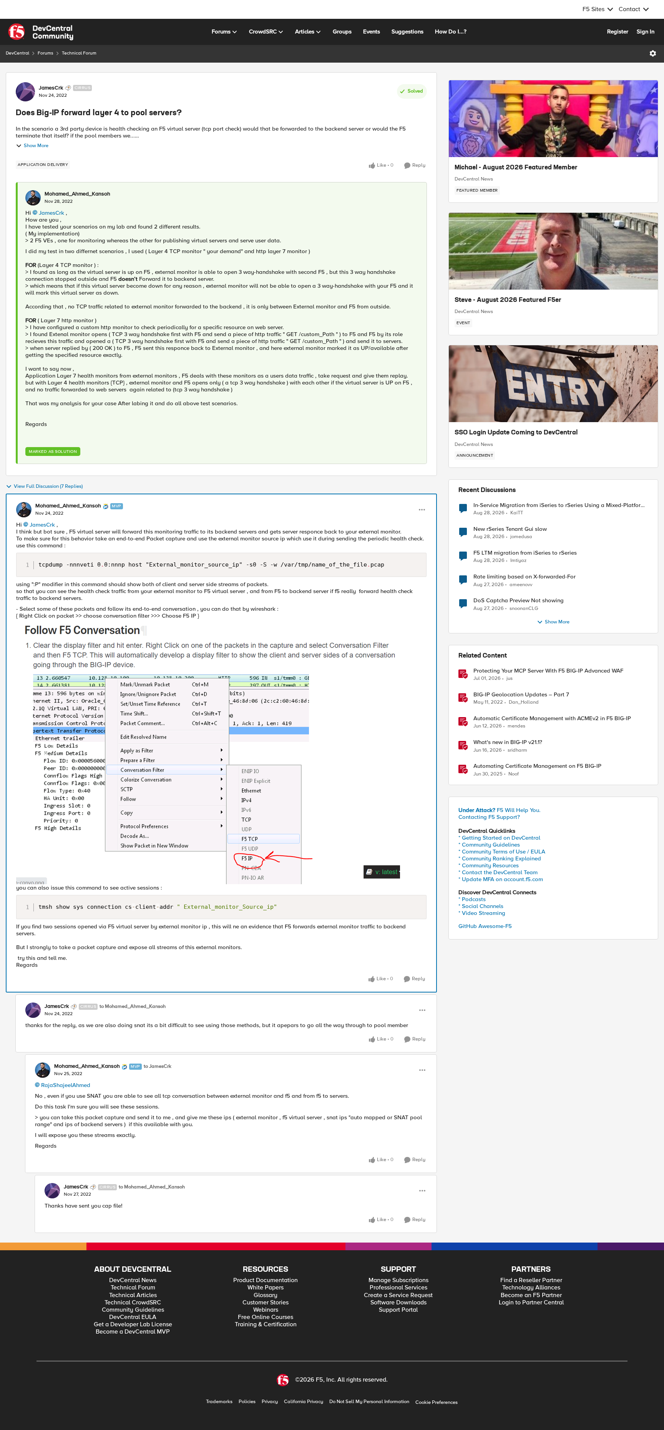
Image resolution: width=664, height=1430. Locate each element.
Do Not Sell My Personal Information (369, 1402)
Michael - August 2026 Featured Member (516, 168)
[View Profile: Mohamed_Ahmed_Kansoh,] (33, 197)
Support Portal (398, 1310)
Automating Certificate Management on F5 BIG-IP (537, 766)
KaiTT (516, 513)
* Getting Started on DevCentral (499, 837)
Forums (45, 53)
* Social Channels (480, 906)
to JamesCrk (157, 1066)
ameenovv (521, 585)
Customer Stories (265, 1302)
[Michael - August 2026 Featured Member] (553, 118)
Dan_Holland (524, 702)
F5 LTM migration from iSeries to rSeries (525, 553)
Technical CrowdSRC (133, 1302)
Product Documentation (265, 1280)
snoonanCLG (524, 608)
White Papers (265, 1287)
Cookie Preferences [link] (436, 1402)
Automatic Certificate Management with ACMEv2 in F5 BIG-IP (552, 718)
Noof (513, 774)
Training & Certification (266, 1324)
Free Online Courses (265, 1317)
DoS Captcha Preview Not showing (518, 600)
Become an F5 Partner (531, 1295)
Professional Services (398, 1287)
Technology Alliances (531, 1287)
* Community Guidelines (489, 844)
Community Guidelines (133, 1310)
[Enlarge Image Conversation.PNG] (208, 753)
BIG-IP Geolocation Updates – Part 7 (521, 694)
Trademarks (219, 1402)
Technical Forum (79, 53)
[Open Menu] (652, 53)
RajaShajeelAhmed (65, 1085)
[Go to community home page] (41, 32)
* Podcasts (472, 899)
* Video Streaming (481, 913)
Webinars (265, 1310)
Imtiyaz (518, 560)
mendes (516, 726)
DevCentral (17, 53)
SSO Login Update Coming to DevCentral (516, 433)
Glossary (265, 1295)
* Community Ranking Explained (499, 858)
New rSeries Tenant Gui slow (510, 529)
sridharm (517, 750)
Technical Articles (133, 1295)
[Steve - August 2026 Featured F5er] (553, 251)
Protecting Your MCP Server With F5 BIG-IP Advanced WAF (548, 671)
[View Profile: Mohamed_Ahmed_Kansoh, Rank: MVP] (24, 509)
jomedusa (521, 537)
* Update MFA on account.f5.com (500, 879)
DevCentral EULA (132, 1317)
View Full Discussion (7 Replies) (48, 486)
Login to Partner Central (531, 1302)
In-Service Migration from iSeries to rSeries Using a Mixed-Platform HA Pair (559, 505)
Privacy (270, 1402)
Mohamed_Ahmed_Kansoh (77, 194)
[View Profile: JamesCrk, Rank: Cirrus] (25, 91)
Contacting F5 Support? (489, 817)
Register (617, 31)
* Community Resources (488, 865)
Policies (247, 1402)
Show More (36, 146)
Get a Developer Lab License (133, 1324)
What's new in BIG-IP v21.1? (507, 742)
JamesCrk (51, 88)
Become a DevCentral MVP (133, 1332)
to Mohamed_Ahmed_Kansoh (133, 1006)
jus (509, 678)
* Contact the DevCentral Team (498, 872)
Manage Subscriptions (398, 1280)
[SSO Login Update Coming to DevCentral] (553, 383)
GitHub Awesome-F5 (485, 926)
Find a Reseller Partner (531, 1280)
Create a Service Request (398, 1295)
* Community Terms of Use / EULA (501, 851)
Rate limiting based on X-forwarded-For (524, 576)
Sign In (645, 31)
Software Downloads (398, 1302)
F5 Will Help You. (499, 810)
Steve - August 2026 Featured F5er (508, 300)
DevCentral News (474, 179)
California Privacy (303, 1402)
